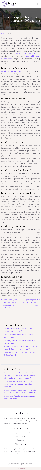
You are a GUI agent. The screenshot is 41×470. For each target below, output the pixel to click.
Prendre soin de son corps (11, 71)
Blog (4, 34)
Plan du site (20, 469)
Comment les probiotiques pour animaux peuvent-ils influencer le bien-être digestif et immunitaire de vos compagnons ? (19, 375)
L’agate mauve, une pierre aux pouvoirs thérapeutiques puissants (10, 303)
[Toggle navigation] (37, 4)
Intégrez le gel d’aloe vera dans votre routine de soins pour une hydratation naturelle (18, 384)
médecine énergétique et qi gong (27, 53)
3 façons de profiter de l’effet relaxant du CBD (30, 302)
